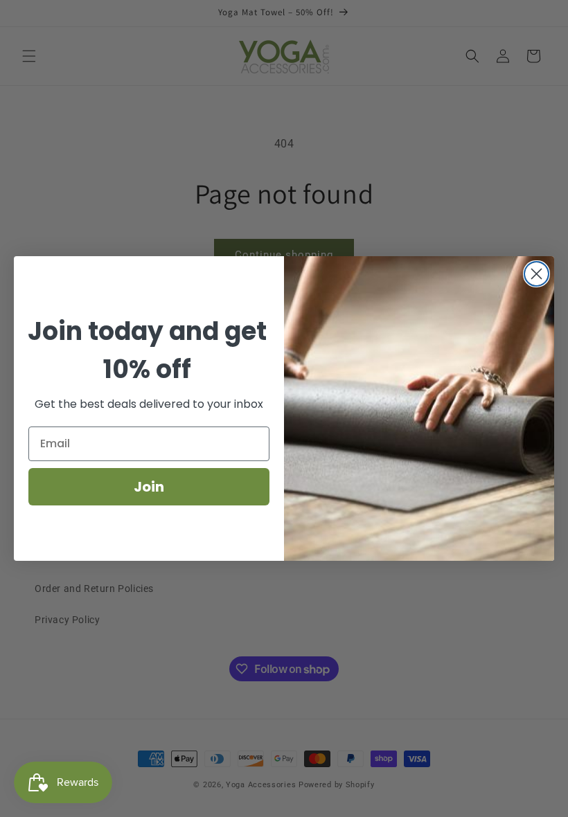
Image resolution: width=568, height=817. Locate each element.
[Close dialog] (536, 274)
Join (149, 486)
